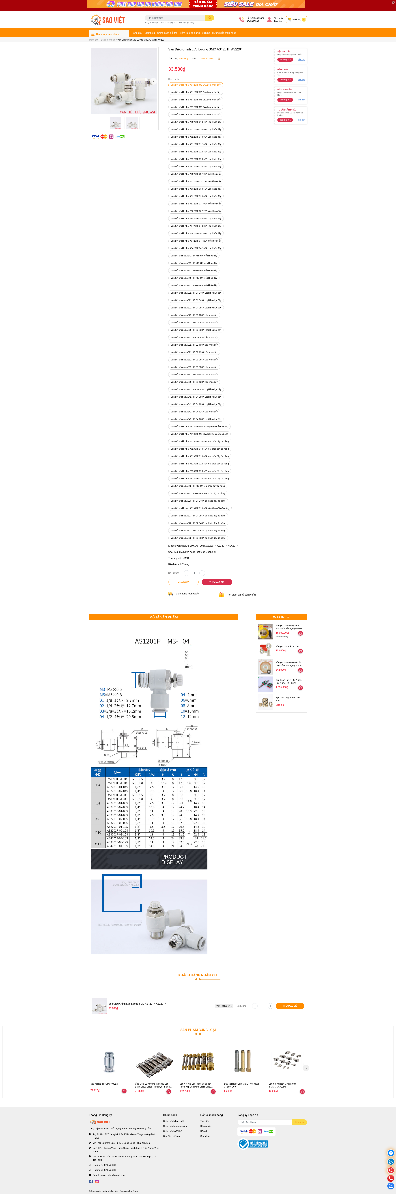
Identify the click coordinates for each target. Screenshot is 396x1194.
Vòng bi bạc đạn (151, 23)
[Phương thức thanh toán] (108, 136)
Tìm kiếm (205, 1121)
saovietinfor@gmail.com (112, 1175)
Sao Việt (114, 1191)
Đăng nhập (278, 21)
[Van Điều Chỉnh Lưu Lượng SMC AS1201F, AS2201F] (124, 81)
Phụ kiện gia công (186, 23)
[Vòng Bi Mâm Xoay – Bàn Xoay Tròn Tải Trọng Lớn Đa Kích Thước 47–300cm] (265, 631)
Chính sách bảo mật (173, 1121)
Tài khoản (279, 18)
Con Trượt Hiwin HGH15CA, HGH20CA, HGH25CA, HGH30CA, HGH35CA (289, 683)
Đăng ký (204, 1131)
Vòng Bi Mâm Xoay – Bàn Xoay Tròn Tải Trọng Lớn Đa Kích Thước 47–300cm (289, 628)
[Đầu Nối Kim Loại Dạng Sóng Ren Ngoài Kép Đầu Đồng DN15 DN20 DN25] (198, 1061)
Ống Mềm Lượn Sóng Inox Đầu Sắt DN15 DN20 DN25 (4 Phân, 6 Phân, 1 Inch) (152, 1087)
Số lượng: (173, 573)
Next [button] (153, 81)
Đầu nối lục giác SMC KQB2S (104, 1084)
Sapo (135, 1191)
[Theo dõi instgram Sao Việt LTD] (97, 1181)
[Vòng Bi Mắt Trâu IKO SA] (265, 649)
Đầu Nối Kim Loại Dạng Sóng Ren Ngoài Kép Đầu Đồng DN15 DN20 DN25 (195, 1087)
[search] (209, 18)
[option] (124, 81)
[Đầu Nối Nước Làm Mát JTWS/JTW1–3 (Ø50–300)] (243, 1061)
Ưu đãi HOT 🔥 (281, 616)
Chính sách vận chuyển (175, 1126)
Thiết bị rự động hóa (168, 23)
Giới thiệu (149, 32)
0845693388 (253, 21)
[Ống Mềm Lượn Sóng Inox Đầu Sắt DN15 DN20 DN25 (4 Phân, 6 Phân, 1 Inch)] (153, 1061)
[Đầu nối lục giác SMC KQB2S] (109, 1061)
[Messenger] (390, 1153)
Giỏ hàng (204, 1136)
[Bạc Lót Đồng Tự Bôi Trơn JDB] (265, 702)
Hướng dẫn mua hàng (224, 32)
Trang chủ (136, 32)
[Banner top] (198, 5)
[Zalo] (390, 1162)
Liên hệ (206, 32)
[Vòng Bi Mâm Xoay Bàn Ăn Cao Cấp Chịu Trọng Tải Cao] (265, 666)
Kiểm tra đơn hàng (189, 32)
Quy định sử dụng (172, 1136)
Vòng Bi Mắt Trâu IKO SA (287, 646)
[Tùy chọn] (300, 633)
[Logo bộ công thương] (252, 1143)
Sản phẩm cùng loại (198, 1030)
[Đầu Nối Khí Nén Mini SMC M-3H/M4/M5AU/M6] (287, 1061)
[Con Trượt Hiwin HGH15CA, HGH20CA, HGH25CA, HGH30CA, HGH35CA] (265, 684)
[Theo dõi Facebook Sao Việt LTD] (91, 1181)
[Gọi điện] (390, 1171)
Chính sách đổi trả (167, 32)
